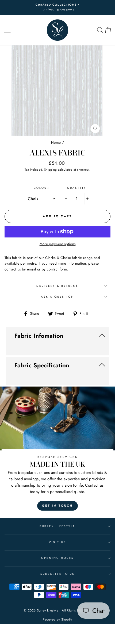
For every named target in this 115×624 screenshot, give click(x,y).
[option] (57, 90)
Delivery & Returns (57, 286)
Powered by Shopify (57, 619)
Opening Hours (57, 558)
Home (56, 142)
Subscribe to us (57, 574)
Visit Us (57, 542)
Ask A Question (57, 297)
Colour (41, 188)
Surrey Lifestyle (58, 526)
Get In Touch (57, 505)
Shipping (50, 169)
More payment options (58, 244)
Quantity (76, 188)
